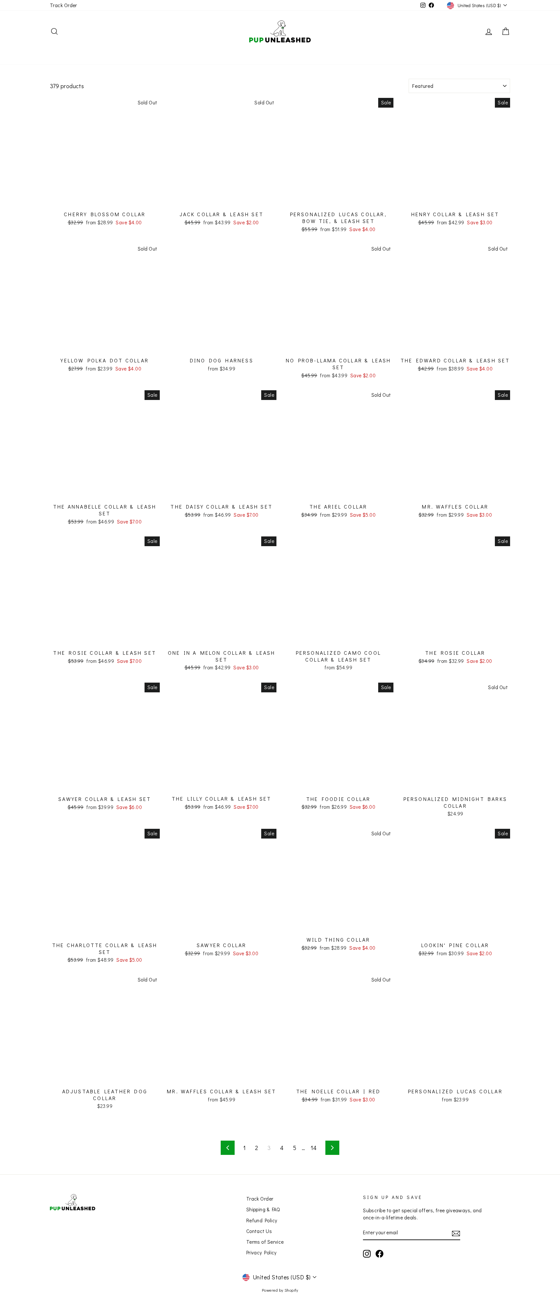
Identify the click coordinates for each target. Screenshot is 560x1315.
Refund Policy (261, 1220)
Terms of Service (265, 1242)
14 (313, 1148)
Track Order (63, 5)
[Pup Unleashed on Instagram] (367, 1254)
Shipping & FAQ (263, 1209)
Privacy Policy (261, 1252)
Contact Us (259, 1231)
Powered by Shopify (280, 1290)
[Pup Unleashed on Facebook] (379, 1254)
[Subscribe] (456, 1233)
